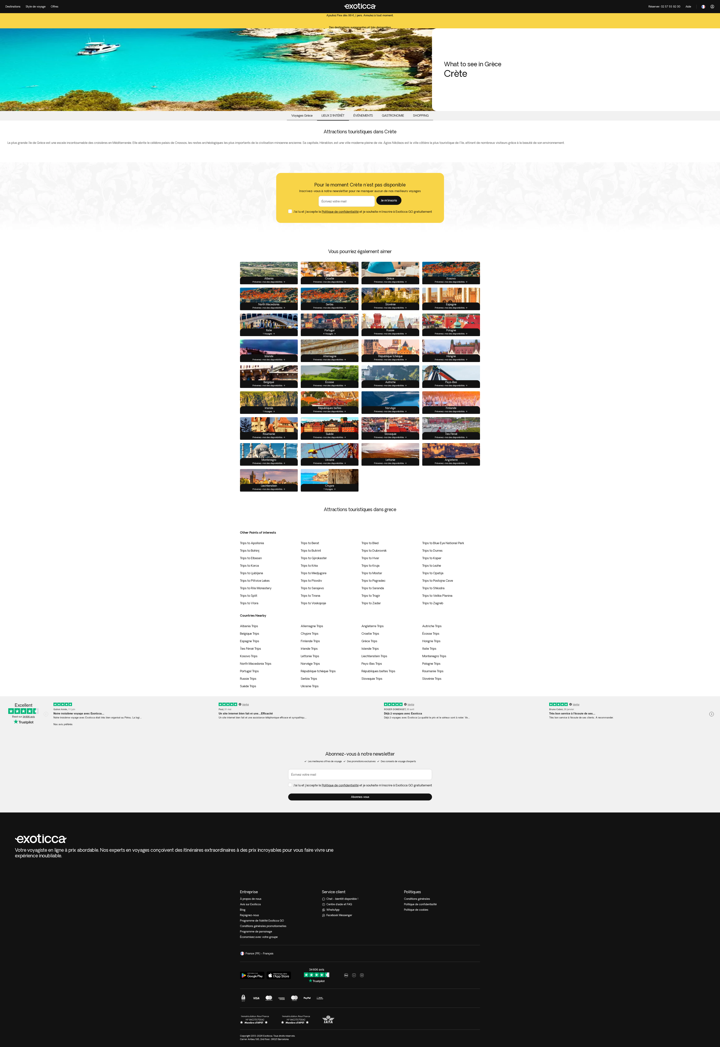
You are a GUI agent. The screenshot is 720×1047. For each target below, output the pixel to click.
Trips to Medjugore (313, 573)
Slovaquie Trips (372, 678)
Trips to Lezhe (431, 565)
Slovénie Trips (431, 678)
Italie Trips (429, 648)
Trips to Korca (249, 565)
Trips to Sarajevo (312, 588)
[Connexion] (712, 6)
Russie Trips (248, 678)
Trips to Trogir (371, 595)
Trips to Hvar (370, 558)
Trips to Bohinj (249, 550)
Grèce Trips (369, 641)
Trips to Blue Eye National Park (443, 543)
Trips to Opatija (432, 573)
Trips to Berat (310, 543)
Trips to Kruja (371, 565)
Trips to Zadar (371, 603)
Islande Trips (370, 648)
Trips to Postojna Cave (437, 580)
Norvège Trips (310, 663)
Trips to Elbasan (251, 558)
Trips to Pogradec (374, 580)
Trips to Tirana (310, 595)
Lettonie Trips (310, 656)
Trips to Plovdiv (311, 580)
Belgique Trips (249, 633)
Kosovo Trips (248, 656)
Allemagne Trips (312, 626)
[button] (388, 200)
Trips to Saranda (373, 588)
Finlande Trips (310, 641)
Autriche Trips (432, 626)
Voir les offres (360, 23)
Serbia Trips (309, 678)
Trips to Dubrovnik (374, 550)
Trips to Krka (309, 565)
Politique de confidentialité (340, 211)
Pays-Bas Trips (372, 663)
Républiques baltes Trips (378, 671)
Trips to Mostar (372, 573)
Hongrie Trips (431, 641)
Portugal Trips (249, 671)
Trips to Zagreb (432, 603)
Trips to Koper (431, 558)
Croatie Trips (370, 633)
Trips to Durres (432, 550)
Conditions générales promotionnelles (263, 926)
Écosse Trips (430, 633)
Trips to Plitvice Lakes (255, 580)
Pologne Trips (431, 663)
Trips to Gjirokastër (314, 558)
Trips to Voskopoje (313, 603)
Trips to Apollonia (252, 543)
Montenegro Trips (434, 656)
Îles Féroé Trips (250, 648)
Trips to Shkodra (433, 588)
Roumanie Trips (432, 671)
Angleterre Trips (373, 626)
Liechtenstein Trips (374, 656)
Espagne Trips (249, 641)
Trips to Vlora (249, 603)
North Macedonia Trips (255, 663)
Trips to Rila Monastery (256, 588)
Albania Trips (249, 626)
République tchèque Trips (318, 671)
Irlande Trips (309, 648)
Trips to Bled (370, 543)
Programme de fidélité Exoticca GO (262, 920)
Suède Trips (248, 686)
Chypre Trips (309, 633)
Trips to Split (248, 595)
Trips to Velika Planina (437, 595)
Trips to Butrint (311, 550)
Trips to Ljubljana (251, 573)
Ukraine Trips (310, 686)
